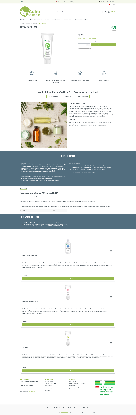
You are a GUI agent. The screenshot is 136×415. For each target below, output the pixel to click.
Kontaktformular (31, 391)
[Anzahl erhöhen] (84, 44)
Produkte (72, 379)
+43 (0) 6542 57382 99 (26, 385)
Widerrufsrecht (74, 407)
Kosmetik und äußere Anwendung (77, 383)
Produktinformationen (82, 96)
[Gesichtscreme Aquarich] (68, 292)
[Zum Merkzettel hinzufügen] (111, 251)
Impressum (50, 407)
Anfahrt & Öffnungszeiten (50, 383)
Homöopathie (72, 388)
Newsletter (47, 390)
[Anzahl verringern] (79, 44)
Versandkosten (48, 385)
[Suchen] (83, 11)
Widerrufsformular (84, 407)
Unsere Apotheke (49, 381)
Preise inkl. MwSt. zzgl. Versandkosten (87, 38)
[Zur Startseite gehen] (30, 11)
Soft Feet (25, 347)
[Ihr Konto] (106, 11)
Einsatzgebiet (68, 96)
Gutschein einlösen (49, 388)
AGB (68, 407)
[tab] (23, 188)
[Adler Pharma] (113, 28)
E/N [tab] (27, 232)
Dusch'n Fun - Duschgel (29, 255)
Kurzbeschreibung (53, 96)
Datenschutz (62, 407)
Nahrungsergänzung (74, 387)
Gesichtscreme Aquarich (30, 301)
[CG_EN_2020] (47, 48)
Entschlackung (72, 385)
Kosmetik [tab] (23, 232)
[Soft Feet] (68, 338)
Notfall (56, 407)
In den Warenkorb (103, 45)
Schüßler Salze (72, 381)
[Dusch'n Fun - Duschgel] (68, 246)
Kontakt (46, 387)
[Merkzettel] (102, 11)
